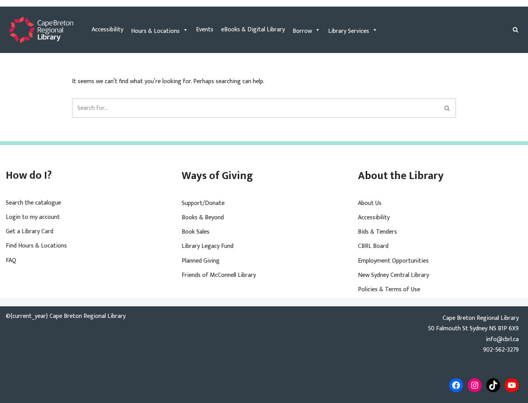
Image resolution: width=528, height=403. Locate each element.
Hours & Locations (155, 31)
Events (204, 29)
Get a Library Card (29, 231)
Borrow (302, 31)
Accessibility (107, 29)
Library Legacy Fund (207, 246)
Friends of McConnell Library (219, 275)
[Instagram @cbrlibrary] (475, 385)
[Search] (515, 29)
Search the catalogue (33, 203)
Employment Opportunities (393, 261)
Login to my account (33, 217)
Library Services (348, 31)
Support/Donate (203, 203)
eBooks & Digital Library (253, 29)
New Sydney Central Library (393, 275)
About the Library (401, 176)
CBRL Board (373, 246)
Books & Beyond (203, 217)
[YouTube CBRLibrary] (512, 385)
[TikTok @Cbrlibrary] (493, 385)
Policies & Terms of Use (389, 289)
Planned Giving (201, 261)
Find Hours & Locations (36, 246)
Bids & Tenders (377, 232)
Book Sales (195, 232)
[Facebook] (456, 385)
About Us (370, 203)
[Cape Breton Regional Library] (41, 30)
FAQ (11, 260)
